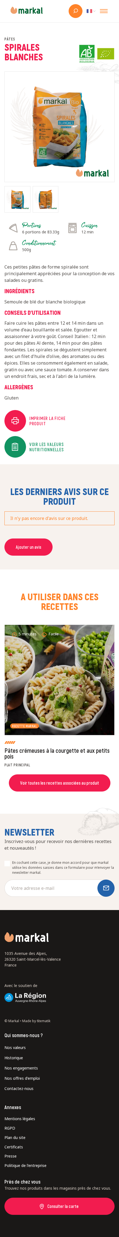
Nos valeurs (15, 1047)
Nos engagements (21, 1068)
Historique (13, 1057)
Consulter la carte (63, 1206)
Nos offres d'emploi (22, 1078)
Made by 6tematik (36, 1021)
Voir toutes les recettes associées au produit (59, 782)
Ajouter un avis (28, 547)
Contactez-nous (18, 1088)
